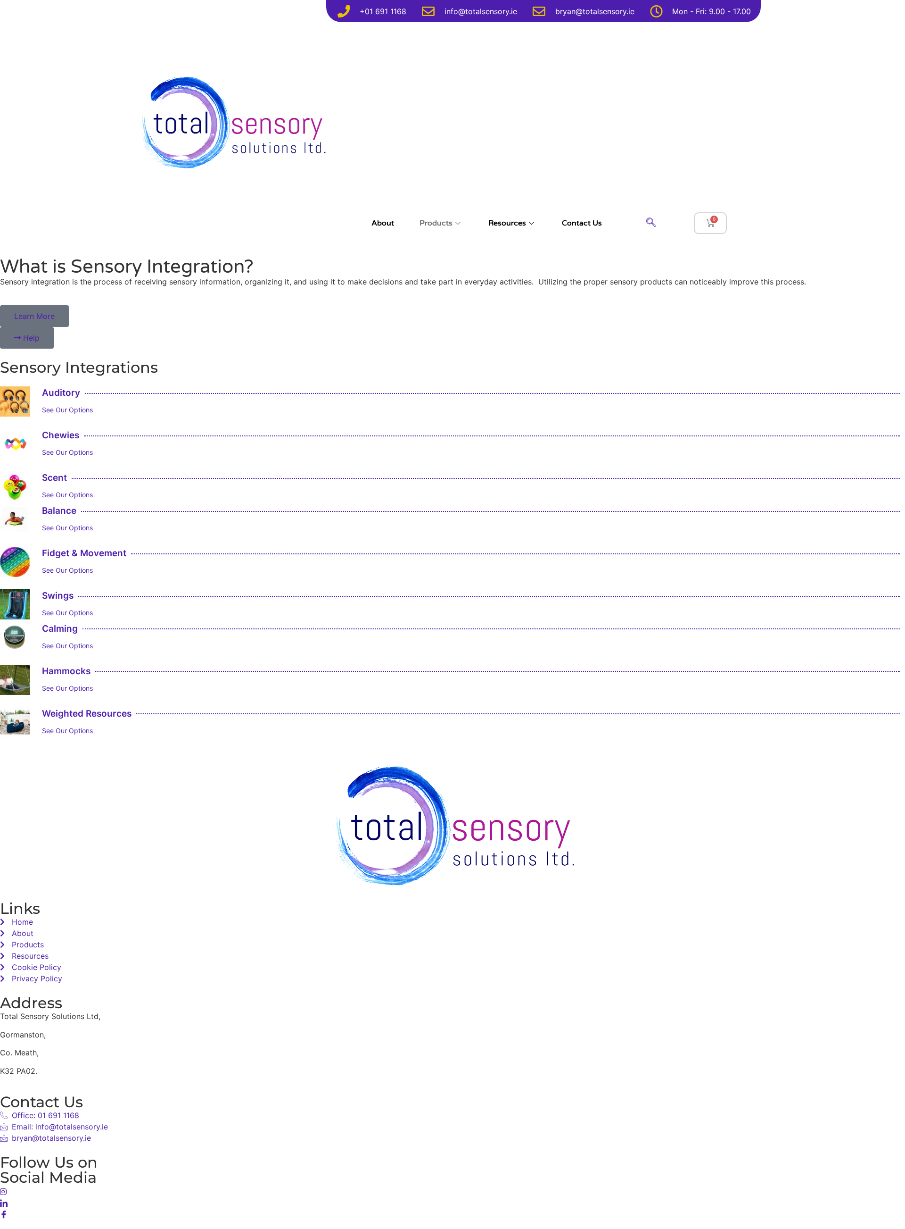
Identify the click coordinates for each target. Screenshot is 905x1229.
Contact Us (582, 223)
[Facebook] (452, 1213)
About (382, 223)
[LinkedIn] (452, 1202)
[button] (651, 223)
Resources (507, 223)
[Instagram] (452, 1190)
